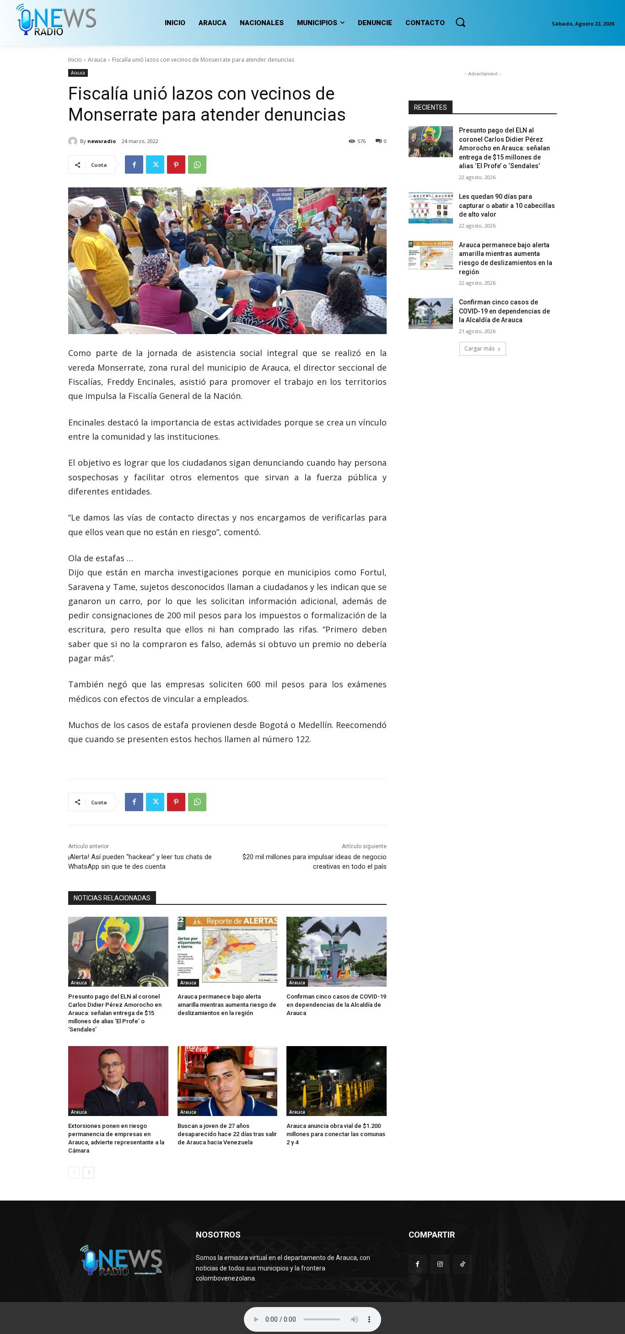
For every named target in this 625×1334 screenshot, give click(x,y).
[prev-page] (74, 1173)
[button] (460, 21)
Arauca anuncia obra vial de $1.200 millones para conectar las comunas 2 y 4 (335, 1134)
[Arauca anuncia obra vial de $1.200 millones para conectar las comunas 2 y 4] (336, 1081)
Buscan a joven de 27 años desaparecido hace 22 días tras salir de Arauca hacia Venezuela (227, 1134)
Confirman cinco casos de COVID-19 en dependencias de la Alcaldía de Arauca (336, 1004)
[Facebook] (134, 164)
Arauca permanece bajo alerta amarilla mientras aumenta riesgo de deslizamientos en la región (227, 1004)
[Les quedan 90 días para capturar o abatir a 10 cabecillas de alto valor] (431, 207)
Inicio (75, 60)
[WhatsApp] (197, 164)
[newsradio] (74, 141)
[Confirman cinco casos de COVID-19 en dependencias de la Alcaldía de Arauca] (336, 952)
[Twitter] (155, 164)
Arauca (97, 60)
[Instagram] (440, 1264)
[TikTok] (462, 1264)
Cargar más (479, 348)
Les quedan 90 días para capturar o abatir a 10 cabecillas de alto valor (507, 205)
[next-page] (88, 1173)
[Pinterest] (176, 164)
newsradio (101, 141)
